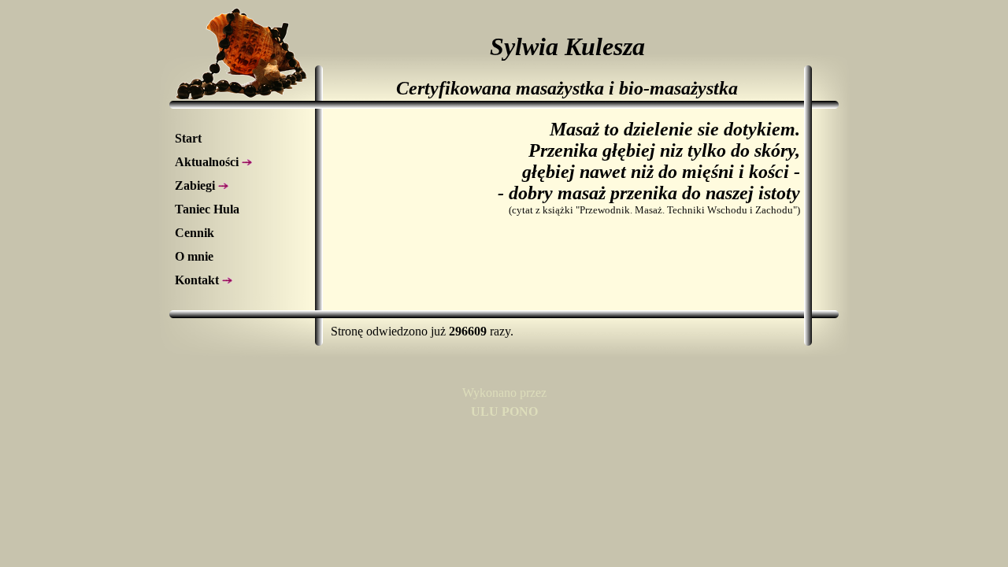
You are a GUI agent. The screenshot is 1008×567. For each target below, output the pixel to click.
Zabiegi (196, 185)
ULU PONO (504, 411)
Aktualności (208, 162)
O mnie (194, 256)
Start (188, 138)
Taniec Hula (207, 209)
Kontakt (198, 280)
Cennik (194, 232)
